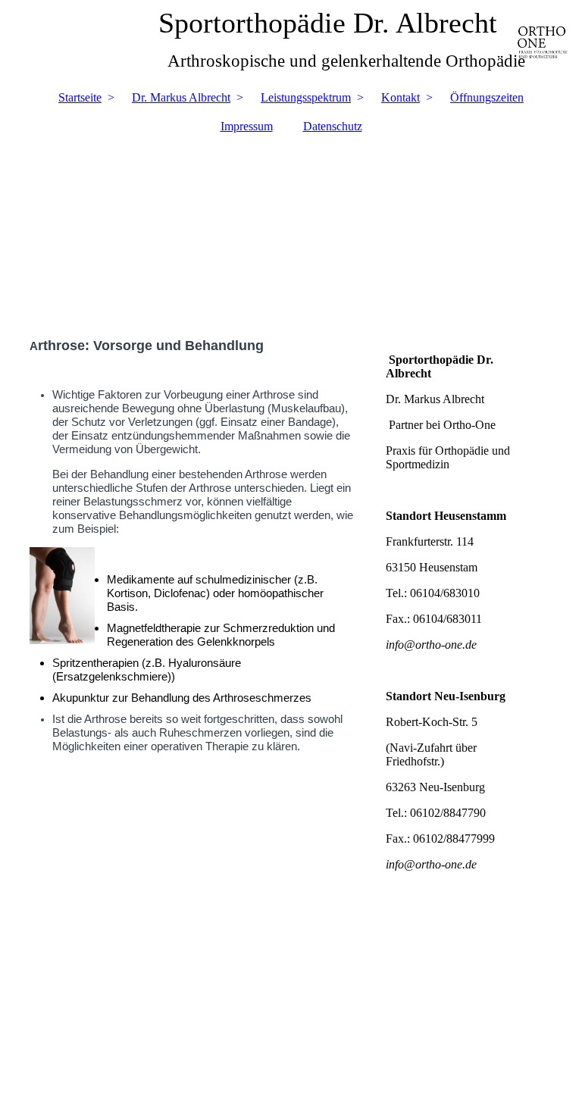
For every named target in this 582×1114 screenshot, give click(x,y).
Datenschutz (332, 126)
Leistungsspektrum (306, 97)
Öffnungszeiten (487, 97)
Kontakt (400, 97)
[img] (291, 228)
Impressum (247, 126)
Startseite (80, 97)
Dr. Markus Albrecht (181, 97)
